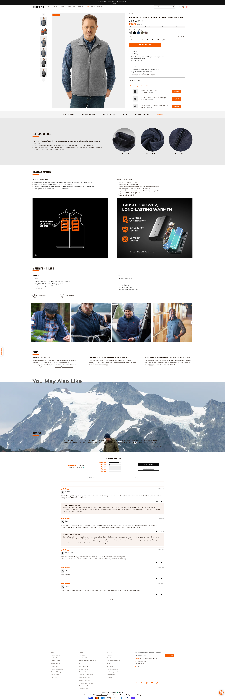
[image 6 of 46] (43, 72)
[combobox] (160, 7)
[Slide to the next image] (43, 80)
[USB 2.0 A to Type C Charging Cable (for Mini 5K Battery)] (135, 106)
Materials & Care (109, 114)
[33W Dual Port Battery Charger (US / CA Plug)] (135, 98)
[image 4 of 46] (43, 52)
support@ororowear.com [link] (144, 666)
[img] (65, 489)
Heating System (88, 114)
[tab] (68, 114)
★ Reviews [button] (1, 351)
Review (160, 114)
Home (131, 13)
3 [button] (112, 600)
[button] (179, 7)
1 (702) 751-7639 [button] (141, 661)
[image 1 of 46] (43, 21)
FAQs (125, 114)
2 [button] (110, 600)
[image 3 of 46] (43, 42)
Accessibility (136, 695)
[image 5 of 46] (43, 62)
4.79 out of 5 (81, 466)
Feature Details (68, 114)
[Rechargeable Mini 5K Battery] (135, 91)
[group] (50, 322)
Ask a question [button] (148, 469)
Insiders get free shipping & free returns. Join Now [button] (112, 2)
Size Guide (181, 36)
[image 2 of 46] (43, 32)
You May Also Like (142, 114)
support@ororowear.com (64, 367)
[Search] (174, 7)
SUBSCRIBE (169, 655)
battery (151, 365)
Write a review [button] (148, 464)
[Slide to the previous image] (43, 14)
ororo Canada (102, 695)
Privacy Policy (125, 695)
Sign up (137, 658)
